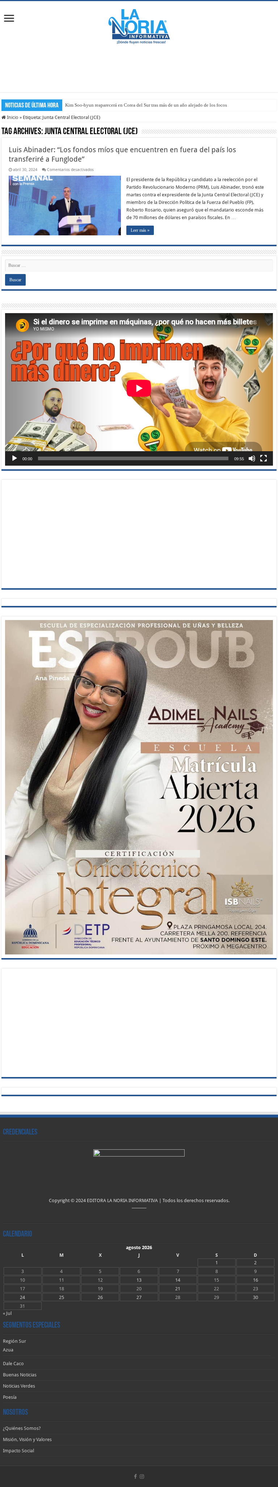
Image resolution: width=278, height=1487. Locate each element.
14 (177, 1280)
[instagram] (142, 1476)
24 (22, 1297)
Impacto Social (18, 1450)
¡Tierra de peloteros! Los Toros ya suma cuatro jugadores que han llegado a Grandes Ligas (152, 105)
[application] (139, 389)
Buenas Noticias (20, 1374)
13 (139, 1280)
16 (255, 1280)
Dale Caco (13, 1363)
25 (61, 1297)
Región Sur (14, 1341)
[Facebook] (135, 1476)
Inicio (12, 117)
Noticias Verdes (19, 1386)
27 (139, 1297)
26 (100, 1297)
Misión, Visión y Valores (27, 1439)
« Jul (7, 1313)
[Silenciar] (252, 458)
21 (177, 1288)
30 (255, 1297)
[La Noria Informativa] (139, 25)
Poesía (10, 1397)
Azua (8, 1350)
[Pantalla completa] (263, 458)
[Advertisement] (139, 68)
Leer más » (140, 230)
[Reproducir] (14, 458)
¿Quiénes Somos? (22, 1428)
